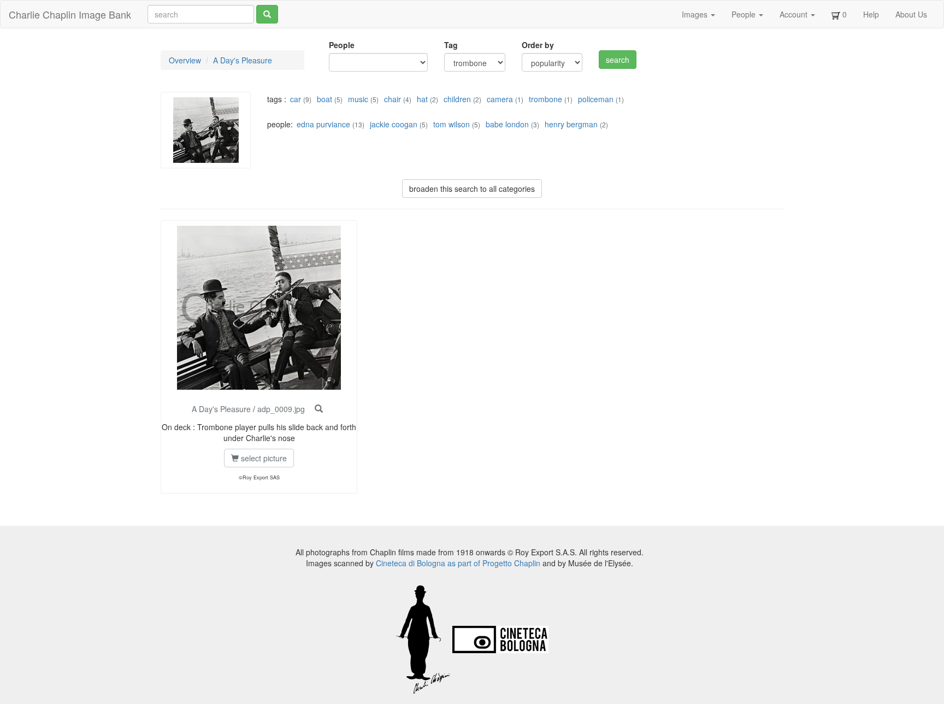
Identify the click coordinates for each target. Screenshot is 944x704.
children (457, 98)
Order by (538, 44)
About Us (911, 14)
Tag (451, 44)
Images (696, 14)
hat (422, 98)
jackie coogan (393, 124)
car (295, 98)
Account (795, 14)
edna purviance (323, 124)
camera (500, 98)
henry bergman (571, 124)
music (358, 98)
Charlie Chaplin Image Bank (70, 14)
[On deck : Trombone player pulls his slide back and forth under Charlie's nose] (318, 408)
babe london (507, 124)
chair (392, 98)
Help (871, 14)
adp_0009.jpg (281, 408)
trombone (545, 98)
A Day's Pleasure (242, 60)
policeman (595, 98)
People (744, 14)
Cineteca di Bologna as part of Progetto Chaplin (458, 563)
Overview (185, 60)
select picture (263, 458)
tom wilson (451, 124)
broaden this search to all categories (472, 188)
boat (324, 98)
